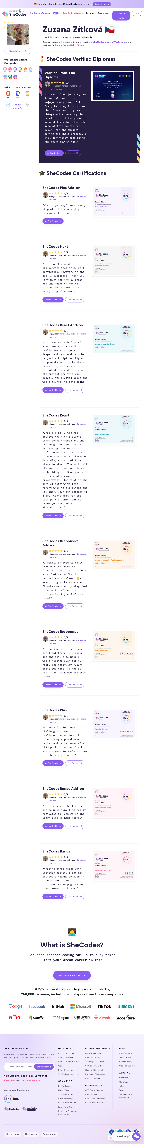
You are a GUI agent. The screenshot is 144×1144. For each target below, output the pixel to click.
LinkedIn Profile (16, 51)
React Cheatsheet (93, 1078)
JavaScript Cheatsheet (95, 1061)
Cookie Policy (125, 1061)
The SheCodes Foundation (125, 1096)
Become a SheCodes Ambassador (67, 1112)
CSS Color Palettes (94, 1090)
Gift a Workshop (65, 1098)
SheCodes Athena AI (94, 1102)
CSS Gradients (91, 1094)
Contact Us (124, 1077)
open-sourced (34, 1080)
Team (121, 1090)
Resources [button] (103, 13)
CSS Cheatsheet (92, 1057)
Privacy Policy (125, 1053)
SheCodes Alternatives (68, 1074)
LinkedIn (32, 1134)
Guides (61, 1066)
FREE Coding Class (66, 1053)
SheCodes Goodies (67, 1102)
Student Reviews (65, 1057)
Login (137, 13)
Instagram (14, 1134)
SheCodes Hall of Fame (71, 45)
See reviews (102, 4)
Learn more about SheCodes (72, 975)
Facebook (51, 1134)
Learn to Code (121, 15)
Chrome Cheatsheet (94, 1070)
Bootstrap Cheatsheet (95, 1074)
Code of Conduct (127, 1066)
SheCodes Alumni (66, 1086)
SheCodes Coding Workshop (109, 41)
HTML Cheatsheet (93, 1053)
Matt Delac (9, 1080)
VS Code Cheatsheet (94, 1066)
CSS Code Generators (95, 1098)
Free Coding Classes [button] (73, 13)
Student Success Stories (69, 1061)
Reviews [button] (90, 13)
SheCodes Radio (65, 1094)
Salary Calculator (65, 1070)
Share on (72, 153)
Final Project (73, 299)
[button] (45, 13)
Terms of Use (125, 1057)
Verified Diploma (54, 153)
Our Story (123, 1082)
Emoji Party (63, 1107)
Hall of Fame (63, 1090)
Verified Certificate (53, 221)
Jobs (121, 1086)
